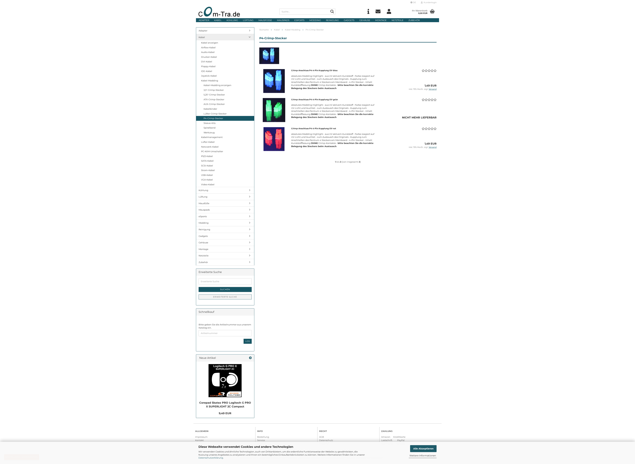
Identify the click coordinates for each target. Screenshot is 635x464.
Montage (381, 20)
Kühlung (232, 20)
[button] (413, 2)
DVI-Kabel (206, 61)
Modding (315, 20)
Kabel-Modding (209, 80)
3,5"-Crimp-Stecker (214, 90)
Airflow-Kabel (208, 47)
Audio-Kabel (208, 52)
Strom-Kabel (208, 170)
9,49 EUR (225, 413)
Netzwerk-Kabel (210, 146)
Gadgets (349, 20)
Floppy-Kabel (208, 66)
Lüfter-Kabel (208, 142)
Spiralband (209, 127)
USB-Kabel (207, 175)
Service (261, 440)
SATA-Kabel (207, 160)
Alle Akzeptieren (423, 448)
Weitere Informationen (422, 455)
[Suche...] (332, 12)
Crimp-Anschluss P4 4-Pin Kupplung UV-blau (314, 70)
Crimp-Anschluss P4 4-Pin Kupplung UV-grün (314, 99)
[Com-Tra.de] (236, 11)
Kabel (218, 20)
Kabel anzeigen (209, 42)
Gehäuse (364, 20)
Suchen (225, 289)
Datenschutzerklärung (210, 457)
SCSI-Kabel (207, 165)
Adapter (204, 20)
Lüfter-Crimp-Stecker (215, 113)
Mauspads (283, 20)
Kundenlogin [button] (430, 2)
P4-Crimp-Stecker (213, 118)
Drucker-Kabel (209, 57)
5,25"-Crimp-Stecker (214, 94)
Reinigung (332, 20)
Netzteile (397, 20)
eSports (299, 20)
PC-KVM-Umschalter (212, 151)
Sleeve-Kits (209, 123)
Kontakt (199, 440)
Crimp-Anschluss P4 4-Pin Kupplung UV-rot (313, 128)
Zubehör (414, 20)
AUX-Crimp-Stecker (214, 104)
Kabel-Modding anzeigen (217, 85)
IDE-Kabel (206, 71)
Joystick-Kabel (209, 75)
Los (247, 341)
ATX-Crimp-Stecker (214, 99)
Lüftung (248, 20)
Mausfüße (265, 20)
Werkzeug (209, 132)
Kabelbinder (210, 109)
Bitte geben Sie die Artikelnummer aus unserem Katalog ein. (225, 326)
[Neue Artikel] (250, 358)
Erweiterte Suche (225, 297)
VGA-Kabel (207, 179)
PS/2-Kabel (207, 156)
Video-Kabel (207, 184)
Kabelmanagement (212, 137)
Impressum (201, 437)
